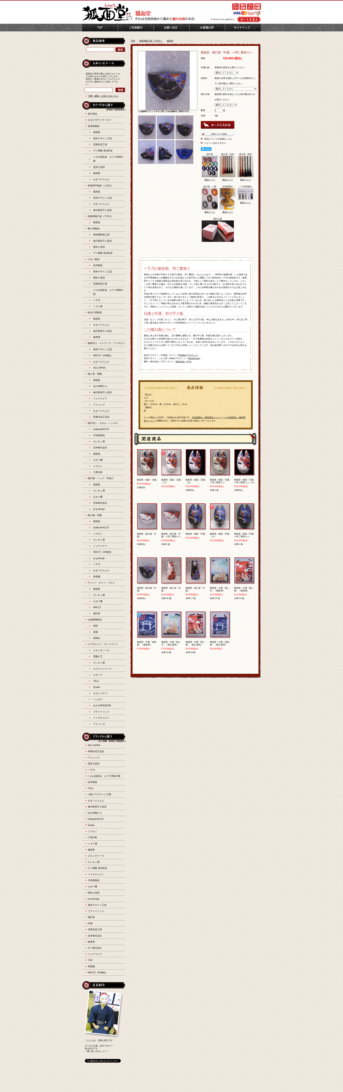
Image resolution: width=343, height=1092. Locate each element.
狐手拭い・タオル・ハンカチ (103, 423)
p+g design (99, 509)
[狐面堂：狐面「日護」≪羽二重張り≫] (220, 473)
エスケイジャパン (102, 668)
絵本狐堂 (98, 265)
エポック (98, 674)
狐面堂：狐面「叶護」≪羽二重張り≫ (245, 535)
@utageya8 (193, 358)
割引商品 (92, 113)
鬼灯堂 (96, 613)
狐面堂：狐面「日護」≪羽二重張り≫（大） (245, 481)
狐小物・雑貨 (95, 515)
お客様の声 (207, 27)
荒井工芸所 (99, 167)
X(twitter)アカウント (188, 355)
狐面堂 (170, 41)
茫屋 (90, 923)
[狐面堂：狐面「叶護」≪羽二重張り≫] (244, 527)
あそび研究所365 (102, 705)
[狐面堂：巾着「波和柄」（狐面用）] (147, 635)
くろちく (98, 466)
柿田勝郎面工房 (101, 234)
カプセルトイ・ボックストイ (103, 644)
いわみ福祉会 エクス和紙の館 (104, 776)
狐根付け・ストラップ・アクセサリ (106, 343)
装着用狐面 (94, 126)
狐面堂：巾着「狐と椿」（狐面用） (243, 589)
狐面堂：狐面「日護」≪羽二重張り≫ (220, 481)
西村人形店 (99, 247)
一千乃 (96, 300)
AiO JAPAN (99, 367)
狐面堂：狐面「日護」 (147, 480)
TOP (100, 27)
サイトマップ (243, 27)
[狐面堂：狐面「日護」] (147, 473)
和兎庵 (96, 576)
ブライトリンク (101, 711)
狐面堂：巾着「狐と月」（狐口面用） (171, 643)
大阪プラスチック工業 (99, 794)
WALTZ (97, 607)
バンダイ (98, 699)
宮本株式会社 (100, 447)
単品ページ (209, 179)
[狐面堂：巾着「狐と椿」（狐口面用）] (195, 635)
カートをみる (249, 19)
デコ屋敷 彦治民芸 (103, 150)
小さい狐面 (94, 259)
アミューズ (99, 404)
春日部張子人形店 (102, 210)
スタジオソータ (101, 650)
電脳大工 (98, 656)
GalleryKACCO (101, 429)
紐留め (96, 638)
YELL (96, 681)
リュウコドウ (100, 398)
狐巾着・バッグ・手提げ (100, 478)
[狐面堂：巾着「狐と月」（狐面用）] (220, 581)
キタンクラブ (100, 693)
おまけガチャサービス (99, 120)
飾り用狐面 (94, 228)
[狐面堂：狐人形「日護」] (171, 581)
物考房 (96, 173)
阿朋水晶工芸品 (101, 417)
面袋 (95, 632)
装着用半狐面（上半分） (100, 185)
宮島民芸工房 (100, 144)
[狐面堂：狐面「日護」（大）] (195, 473)
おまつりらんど (101, 179)
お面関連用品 (95, 619)
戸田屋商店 (99, 435)
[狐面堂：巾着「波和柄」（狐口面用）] (220, 635)
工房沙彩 (98, 472)
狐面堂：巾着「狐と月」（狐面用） (219, 589)
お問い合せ (171, 27)
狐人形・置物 (95, 374)
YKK (90, 960)
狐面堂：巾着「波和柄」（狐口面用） (219, 643)
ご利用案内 (136, 27)
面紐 (95, 625)
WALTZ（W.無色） (103, 355)
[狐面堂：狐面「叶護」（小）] (220, 527)
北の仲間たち (100, 386)
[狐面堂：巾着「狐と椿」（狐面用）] (244, 581)
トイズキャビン (101, 717)
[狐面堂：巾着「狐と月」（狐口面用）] (171, 635)
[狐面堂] (107, 20)
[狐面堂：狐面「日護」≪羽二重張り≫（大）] (244, 473)
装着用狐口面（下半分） (151, 41)
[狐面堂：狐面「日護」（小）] (171, 473)
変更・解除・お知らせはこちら (103, 96)
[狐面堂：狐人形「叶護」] (195, 581)
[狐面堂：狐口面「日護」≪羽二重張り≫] (171, 527)
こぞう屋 (98, 306)
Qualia (96, 687)
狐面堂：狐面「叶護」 (196, 534)
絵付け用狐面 (95, 312)
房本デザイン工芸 (102, 138)
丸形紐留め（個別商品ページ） (207, 417)
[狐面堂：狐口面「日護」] (147, 527)
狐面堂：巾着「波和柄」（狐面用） (146, 643)
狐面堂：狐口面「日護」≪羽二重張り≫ (171, 535)
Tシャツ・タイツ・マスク (101, 582)
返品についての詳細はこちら (218, 139)
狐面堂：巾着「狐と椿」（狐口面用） (195, 643)
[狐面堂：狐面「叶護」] (195, 527)
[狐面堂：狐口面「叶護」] (147, 581)
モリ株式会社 (95, 948)
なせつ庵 (98, 460)
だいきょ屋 (99, 441)
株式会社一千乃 (183, 361)
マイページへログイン (223, 19)
